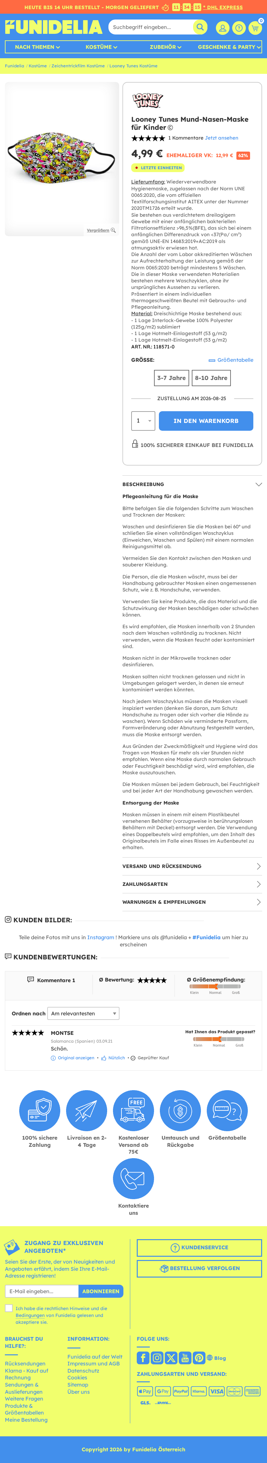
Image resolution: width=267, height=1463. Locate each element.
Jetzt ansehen (221, 138)
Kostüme (99, 46)
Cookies (77, 1377)
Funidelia (14, 65)
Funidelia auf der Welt (94, 1356)
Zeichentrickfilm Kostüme (78, 65)
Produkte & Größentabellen (24, 1409)
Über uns (78, 1391)
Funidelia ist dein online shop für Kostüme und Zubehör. (54, 27)
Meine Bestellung (26, 1419)
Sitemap (77, 1384)
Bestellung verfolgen (204, 1268)
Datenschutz (83, 1370)
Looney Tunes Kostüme (133, 65)
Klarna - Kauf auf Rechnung (26, 1374)
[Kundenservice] (239, 28)
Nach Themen (34, 46)
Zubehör (163, 46)
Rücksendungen (25, 1363)
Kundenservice (204, 1247)
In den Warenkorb (206, 421)
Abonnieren (100, 1291)
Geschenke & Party (226, 46)
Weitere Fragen (24, 1398)
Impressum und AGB (93, 1363)
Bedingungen (30, 1315)
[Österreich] (143, 1358)
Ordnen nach (29, 1013)
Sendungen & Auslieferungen (24, 1388)
